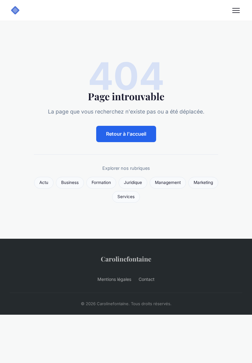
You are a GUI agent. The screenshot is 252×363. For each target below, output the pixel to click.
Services (126, 196)
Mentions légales (114, 279)
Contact (147, 279)
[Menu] (236, 10)
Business (70, 182)
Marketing (203, 182)
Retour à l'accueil (126, 134)
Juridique (133, 182)
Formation (101, 182)
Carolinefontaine (126, 258)
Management (168, 182)
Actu (43, 182)
